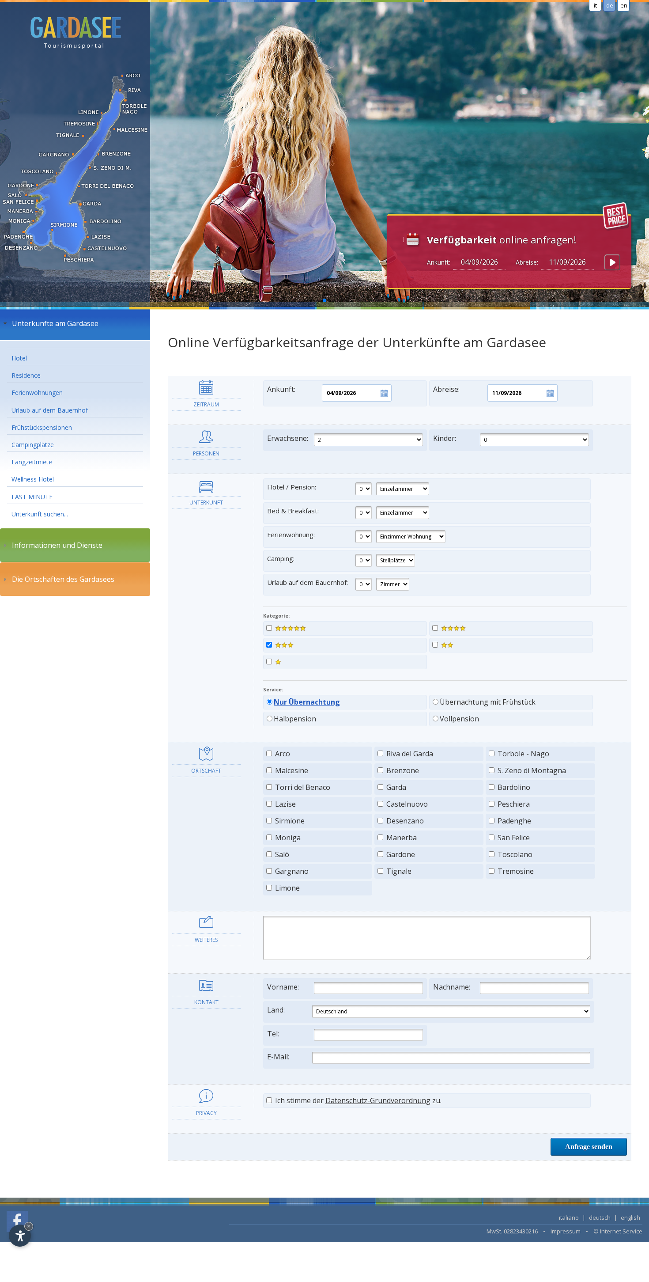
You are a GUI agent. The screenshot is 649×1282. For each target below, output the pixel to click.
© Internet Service (617, 1231)
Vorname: (283, 987)
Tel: (273, 1034)
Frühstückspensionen (41, 427)
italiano (569, 1217)
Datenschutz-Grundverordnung (377, 1100)
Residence (26, 375)
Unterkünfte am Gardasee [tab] (55, 323)
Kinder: (444, 438)
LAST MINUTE (32, 497)
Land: (276, 1010)
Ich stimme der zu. (357, 1100)
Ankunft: (281, 389)
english (630, 1217)
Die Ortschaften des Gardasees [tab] (63, 579)
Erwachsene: (287, 438)
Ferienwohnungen (37, 392)
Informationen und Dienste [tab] (57, 545)
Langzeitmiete (31, 462)
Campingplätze (32, 444)
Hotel (19, 358)
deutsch (600, 1217)
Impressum (566, 1231)
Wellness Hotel (32, 479)
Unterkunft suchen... (39, 514)
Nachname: (451, 987)
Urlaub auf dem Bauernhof (49, 410)
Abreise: (446, 389)
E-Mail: (278, 1057)
